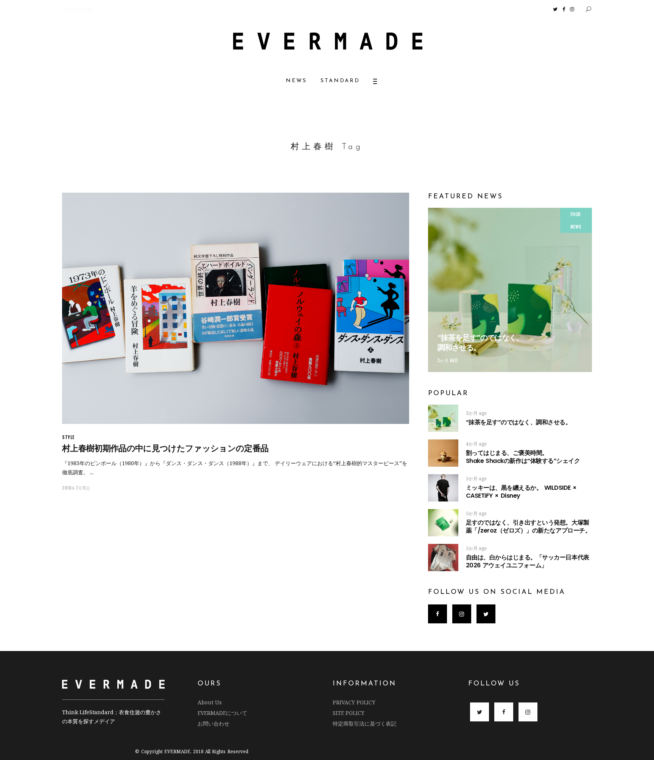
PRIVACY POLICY (354, 702)
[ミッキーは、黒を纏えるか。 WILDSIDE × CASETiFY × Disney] (443, 487)
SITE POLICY (348, 712)
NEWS (576, 226)
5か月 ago (476, 478)
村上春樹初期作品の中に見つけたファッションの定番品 (165, 448)
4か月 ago (476, 444)
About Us (210, 702)
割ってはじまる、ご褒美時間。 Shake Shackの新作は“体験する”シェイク (530, 457)
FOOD (575, 214)
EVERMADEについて (222, 712)
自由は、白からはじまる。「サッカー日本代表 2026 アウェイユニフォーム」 (527, 561)
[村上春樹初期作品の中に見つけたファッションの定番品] (235, 308)
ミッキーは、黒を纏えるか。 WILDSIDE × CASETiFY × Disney (521, 491)
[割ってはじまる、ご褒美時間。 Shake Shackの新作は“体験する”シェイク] (443, 453)
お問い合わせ (213, 723)
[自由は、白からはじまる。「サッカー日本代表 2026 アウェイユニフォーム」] (443, 557)
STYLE (68, 437)
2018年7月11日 (76, 488)
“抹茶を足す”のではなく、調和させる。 (480, 342)
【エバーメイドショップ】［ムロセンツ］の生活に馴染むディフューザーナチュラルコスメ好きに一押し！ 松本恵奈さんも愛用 (189, 9)
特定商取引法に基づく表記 (364, 723)
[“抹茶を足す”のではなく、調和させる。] (510, 290)
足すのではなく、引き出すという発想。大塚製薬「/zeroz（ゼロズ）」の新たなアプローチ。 (528, 526)
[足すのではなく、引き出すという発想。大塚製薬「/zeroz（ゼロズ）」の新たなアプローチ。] (443, 522)
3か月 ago (448, 360)
